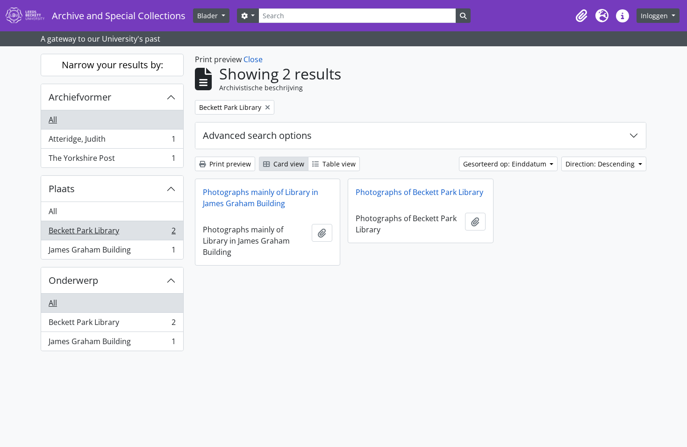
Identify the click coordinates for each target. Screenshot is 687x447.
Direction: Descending (601, 163)
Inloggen (655, 15)
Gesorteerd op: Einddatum (505, 163)
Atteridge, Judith (112, 141)
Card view (288, 163)
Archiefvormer (80, 97)
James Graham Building (112, 252)
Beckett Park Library (112, 232)
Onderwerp (73, 280)
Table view (338, 163)
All (53, 120)
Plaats (62, 188)
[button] (581, 16)
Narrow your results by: (112, 64)
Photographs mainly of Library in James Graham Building (260, 198)
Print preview (229, 163)
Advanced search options (257, 135)
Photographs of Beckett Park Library (419, 192)
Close (253, 59)
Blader (208, 15)
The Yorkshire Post (112, 160)
